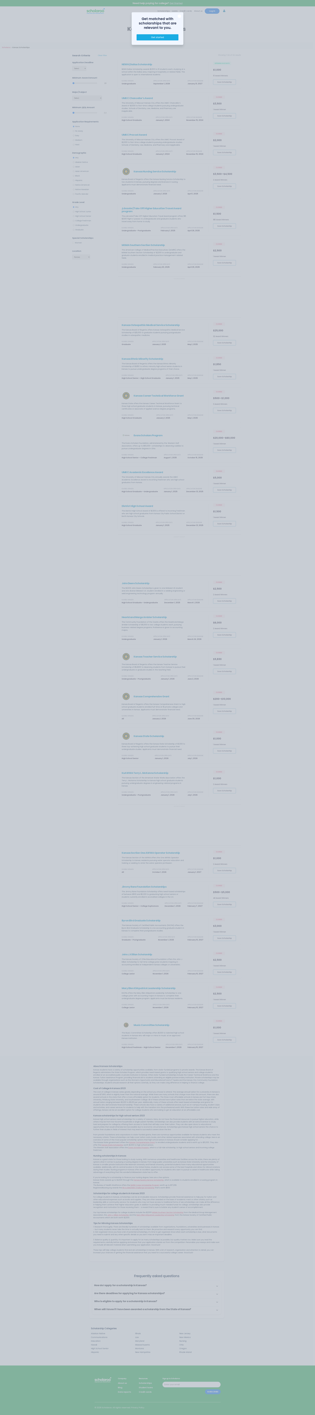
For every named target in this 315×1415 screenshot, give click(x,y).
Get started (157, 37)
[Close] (179, 16)
